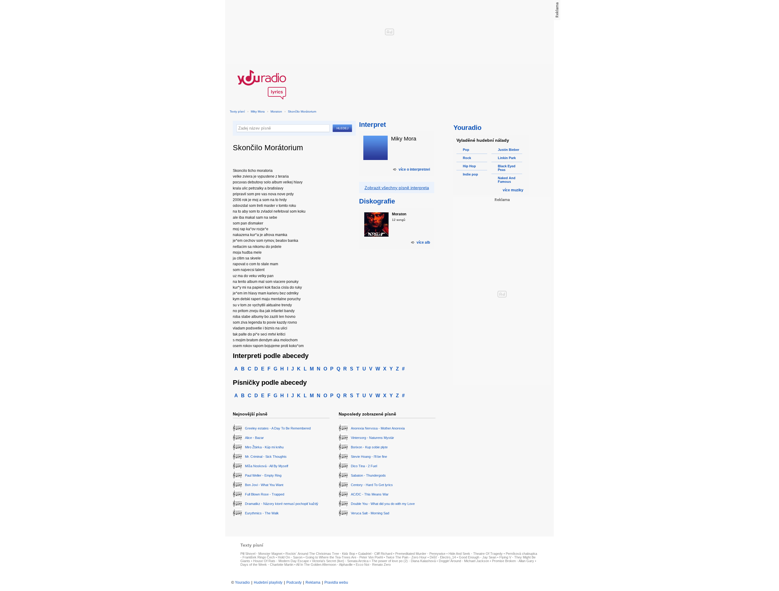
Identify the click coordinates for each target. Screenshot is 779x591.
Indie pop (470, 174)
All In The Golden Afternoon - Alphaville (324, 564)
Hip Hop (469, 166)
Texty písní (237, 111)
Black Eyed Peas (506, 168)
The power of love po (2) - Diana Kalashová (404, 561)
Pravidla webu (336, 582)
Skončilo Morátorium (302, 111)
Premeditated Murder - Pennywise (420, 553)
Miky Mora (258, 111)
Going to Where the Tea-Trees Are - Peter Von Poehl (344, 557)
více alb (423, 242)
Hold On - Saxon (290, 557)
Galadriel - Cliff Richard (375, 553)
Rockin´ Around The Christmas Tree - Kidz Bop (320, 553)
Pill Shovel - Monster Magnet (261, 553)
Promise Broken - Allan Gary (513, 561)
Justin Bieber (508, 149)
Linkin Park (507, 158)
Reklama (313, 582)
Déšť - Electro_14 (443, 557)
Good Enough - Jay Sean (477, 557)
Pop (466, 149)
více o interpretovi (414, 169)
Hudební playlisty (268, 582)
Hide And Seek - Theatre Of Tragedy (476, 553)
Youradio (242, 582)
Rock (467, 158)
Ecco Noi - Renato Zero (373, 564)
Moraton (276, 111)
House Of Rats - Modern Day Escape (281, 561)
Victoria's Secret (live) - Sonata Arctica (340, 561)
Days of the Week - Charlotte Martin (266, 564)
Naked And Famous (506, 179)
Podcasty (294, 582)
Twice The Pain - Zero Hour (406, 557)
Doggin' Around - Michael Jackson (464, 561)
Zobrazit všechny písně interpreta (397, 187)
